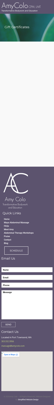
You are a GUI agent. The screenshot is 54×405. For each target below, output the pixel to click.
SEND (8, 324)
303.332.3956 (7, 341)
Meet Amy (9, 229)
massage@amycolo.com (13, 345)
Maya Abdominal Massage (16, 222)
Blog (6, 243)
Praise (7, 236)
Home (7, 219)
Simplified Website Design (28, 400)
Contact (7, 239)
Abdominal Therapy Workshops (19, 233)
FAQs (6, 226)
